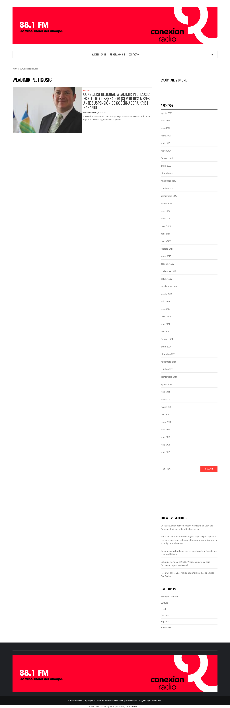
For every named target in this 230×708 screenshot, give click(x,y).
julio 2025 (165, 211)
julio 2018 (165, 444)
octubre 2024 (167, 278)
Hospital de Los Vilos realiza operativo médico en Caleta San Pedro (187, 574)
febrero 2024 (167, 339)
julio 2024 (165, 301)
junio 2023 (165, 399)
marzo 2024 (166, 331)
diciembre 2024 (168, 263)
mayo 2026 (166, 135)
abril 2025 (165, 233)
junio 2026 (165, 128)
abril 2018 (165, 452)
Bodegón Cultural (169, 596)
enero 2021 (166, 422)
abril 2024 (165, 324)
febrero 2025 (167, 248)
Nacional (165, 615)
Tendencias (166, 627)
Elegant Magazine (139, 700)
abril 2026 (165, 143)
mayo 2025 (166, 226)
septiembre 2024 (169, 286)
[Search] (212, 54)
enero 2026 (166, 165)
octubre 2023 (167, 369)
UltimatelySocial (133, 706)
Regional (86, 90)
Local (163, 609)
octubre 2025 (167, 188)
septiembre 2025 (169, 195)
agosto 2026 (166, 113)
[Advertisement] (189, 494)
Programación (117, 54)
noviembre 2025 (168, 180)
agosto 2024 (166, 294)
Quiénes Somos (98, 54)
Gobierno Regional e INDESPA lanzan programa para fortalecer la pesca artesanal (185, 563)
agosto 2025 (166, 203)
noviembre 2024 (168, 271)
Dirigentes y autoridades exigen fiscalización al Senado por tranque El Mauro (189, 553)
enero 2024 (166, 346)
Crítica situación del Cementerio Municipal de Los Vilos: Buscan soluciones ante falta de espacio (187, 527)
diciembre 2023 (168, 354)
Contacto (134, 54)
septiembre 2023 (169, 376)
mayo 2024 (166, 316)
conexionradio (92, 112)
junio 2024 (165, 309)
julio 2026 (165, 120)
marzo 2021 (166, 414)
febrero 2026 (167, 158)
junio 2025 (165, 218)
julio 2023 (165, 391)
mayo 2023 (166, 406)
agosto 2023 (166, 384)
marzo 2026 (166, 150)
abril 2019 (165, 437)
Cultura (164, 602)
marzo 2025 (166, 241)
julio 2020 (165, 429)
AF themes (156, 700)
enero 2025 (166, 256)
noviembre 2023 (168, 361)
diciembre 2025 (168, 173)
